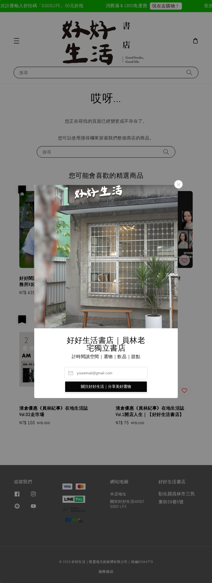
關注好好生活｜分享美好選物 (106, 386)
